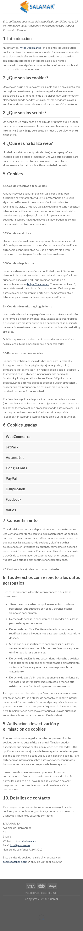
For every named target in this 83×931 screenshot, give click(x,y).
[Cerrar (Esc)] (4, 908)
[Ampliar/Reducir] (15, 908)
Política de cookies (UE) (41, 892)
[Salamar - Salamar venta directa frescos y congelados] (37, 7)
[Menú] (77, 6)
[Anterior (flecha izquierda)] (4, 924)
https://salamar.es (30, 47)
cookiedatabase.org (15, 861)
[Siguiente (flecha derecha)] (15, 924)
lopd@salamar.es (20, 845)
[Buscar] (71, 6)
